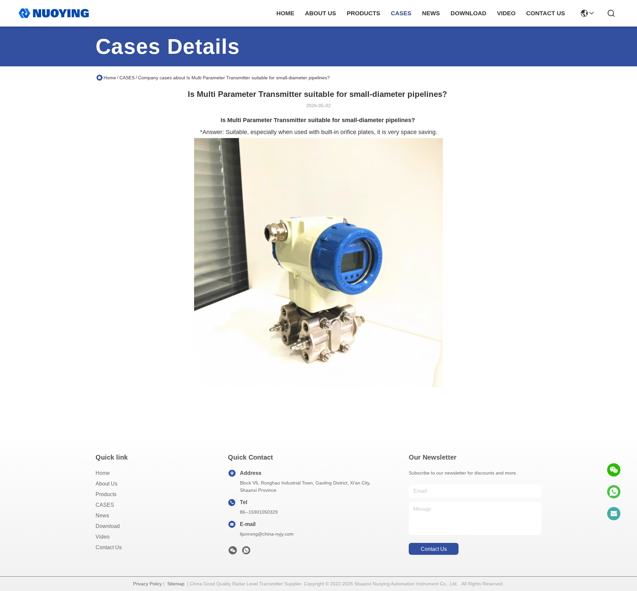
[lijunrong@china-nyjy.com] (613, 513)
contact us (545, 13)
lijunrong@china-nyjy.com (267, 534)
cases (401, 13)
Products (106, 494)
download (468, 13)
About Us (106, 483)
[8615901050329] (613, 491)
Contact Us (109, 547)
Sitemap (175, 583)
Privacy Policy (147, 583)
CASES (127, 77)
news (431, 13)
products (363, 13)
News (102, 515)
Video (102, 537)
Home (285, 13)
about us (320, 13)
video (506, 13)
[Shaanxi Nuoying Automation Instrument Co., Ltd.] (53, 13)
